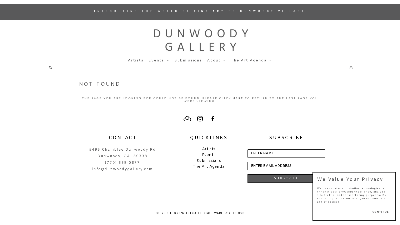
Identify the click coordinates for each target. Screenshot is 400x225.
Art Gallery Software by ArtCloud (215, 213)
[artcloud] (187, 118)
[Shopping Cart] (351, 67)
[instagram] (200, 118)
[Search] (50, 67)
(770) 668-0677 (122, 162)
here (238, 99)
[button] (159, 60)
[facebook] (212, 118)
